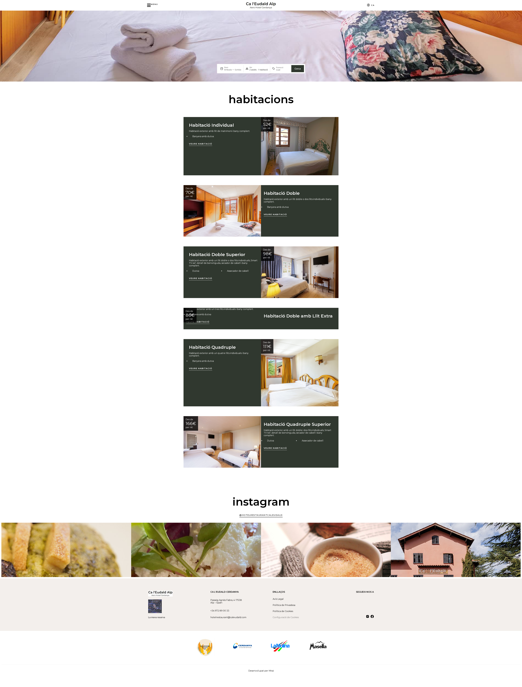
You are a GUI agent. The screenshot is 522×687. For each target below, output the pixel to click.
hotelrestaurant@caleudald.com (228, 617)
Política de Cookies (283, 611)
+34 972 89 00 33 (219, 610)
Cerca (298, 68)
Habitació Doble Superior (217, 254)
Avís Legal (278, 599)
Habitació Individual (211, 125)
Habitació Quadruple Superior (297, 424)
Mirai (271, 670)
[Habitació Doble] (222, 211)
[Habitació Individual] (299, 146)
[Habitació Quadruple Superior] (222, 442)
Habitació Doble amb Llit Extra (298, 316)
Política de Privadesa (284, 605)
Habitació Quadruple (212, 347)
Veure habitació (200, 143)
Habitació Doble (282, 193)
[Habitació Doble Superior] (299, 272)
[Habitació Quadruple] (299, 372)
